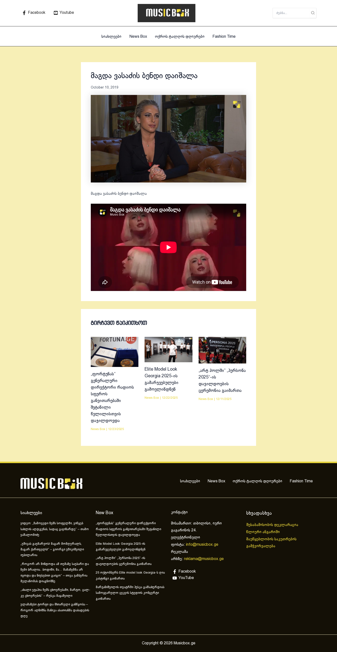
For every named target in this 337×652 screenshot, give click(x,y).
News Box (138, 36)
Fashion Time (224, 36)
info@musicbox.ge (202, 544)
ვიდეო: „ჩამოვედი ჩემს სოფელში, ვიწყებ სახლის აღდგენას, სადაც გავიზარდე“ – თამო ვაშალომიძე (54, 529)
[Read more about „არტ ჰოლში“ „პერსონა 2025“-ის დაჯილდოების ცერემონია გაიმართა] (222, 350)
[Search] (313, 13)
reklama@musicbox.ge (204, 559)
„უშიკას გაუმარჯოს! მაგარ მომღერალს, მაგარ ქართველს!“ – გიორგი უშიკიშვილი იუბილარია (52, 550)
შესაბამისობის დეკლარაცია (272, 525)
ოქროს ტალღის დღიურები (180, 36)
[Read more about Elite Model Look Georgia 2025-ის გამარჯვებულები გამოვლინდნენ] (168, 349)
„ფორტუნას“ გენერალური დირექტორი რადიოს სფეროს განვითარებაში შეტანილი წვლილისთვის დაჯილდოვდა (128, 529)
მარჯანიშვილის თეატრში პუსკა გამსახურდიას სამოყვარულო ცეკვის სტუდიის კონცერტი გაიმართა (130, 593)
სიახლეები (111, 36)
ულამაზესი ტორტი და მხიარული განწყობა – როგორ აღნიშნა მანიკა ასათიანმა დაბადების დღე (54, 610)
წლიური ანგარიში (263, 532)
